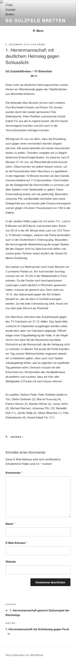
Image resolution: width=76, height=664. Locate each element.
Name (10, 524)
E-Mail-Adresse (16, 543)
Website (11, 562)
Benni (41, 44)
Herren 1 (17, 436)
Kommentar (14, 473)
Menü (40, 30)
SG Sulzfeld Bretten (35, 20)
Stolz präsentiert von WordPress (24, 655)
